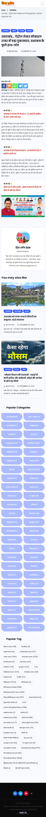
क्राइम (34, 461)
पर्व (12, 548)
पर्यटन (34, 540)
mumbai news (9, 712)
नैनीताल (34, 531)
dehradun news (30, 657)
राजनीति (34, 575)
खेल (12, 469)
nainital (24, 712)
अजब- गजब (34, 417)
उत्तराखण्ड (13, 10)
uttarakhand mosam (12, 753)
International (35, 697)
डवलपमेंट (34, 513)
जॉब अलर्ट (12, 505)
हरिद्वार (34, 619)
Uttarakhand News (12, 758)
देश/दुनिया (12, 522)
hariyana (7, 677)
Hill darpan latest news (13, 692)
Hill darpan (26, 682)
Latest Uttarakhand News (15, 707)
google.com (24, 667)
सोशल (12, 610)
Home (3, 10)
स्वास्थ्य (11, 619)
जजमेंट (11, 496)
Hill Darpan (26, 803)
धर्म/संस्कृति (12, 531)
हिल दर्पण (34, 627)
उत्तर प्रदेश (12, 417)
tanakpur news (9, 733)
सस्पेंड (12, 601)
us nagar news (28, 743)
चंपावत (34, 478)
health (21, 677)
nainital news (10, 717)
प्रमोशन (12, 557)
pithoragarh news (30, 722)
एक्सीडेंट (12, 452)
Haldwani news (11, 672)
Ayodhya (25, 646)
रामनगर (11, 584)
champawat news (28, 651)
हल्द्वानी (12, 627)
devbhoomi (8, 662)
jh (24, 702)
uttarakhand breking (30, 748)
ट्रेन (12, 513)
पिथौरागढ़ (34, 548)
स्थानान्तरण (34, 610)
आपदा (12, 434)
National (27, 717)
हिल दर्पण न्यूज (22, 768)
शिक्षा (34, 592)
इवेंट (34, 434)
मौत (34, 566)
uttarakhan (9, 748)
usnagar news (10, 743)
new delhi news (10, 722)
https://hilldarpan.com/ (13, 697)
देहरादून (34, 522)
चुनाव (34, 487)
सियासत (6, 768)
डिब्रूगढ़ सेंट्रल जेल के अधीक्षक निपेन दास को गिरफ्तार (20, 763)
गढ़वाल (12, 478)
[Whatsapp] (14, 85)
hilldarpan (9, 682)
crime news (10, 657)
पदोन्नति (12, 540)
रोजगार (12, 592)
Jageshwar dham (10, 702)
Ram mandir (8, 727)
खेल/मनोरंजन (34, 469)
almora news (9, 646)
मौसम (12, 575)
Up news (28, 738)
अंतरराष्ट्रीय (12, 425)
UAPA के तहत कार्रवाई (11, 738)
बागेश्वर (12, 566)
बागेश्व (34, 557)
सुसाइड (34, 601)
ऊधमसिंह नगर (34, 443)
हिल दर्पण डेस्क (10, 325)
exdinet (8, 667)
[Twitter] (25, 85)
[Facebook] (4, 85)
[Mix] (9, 85)
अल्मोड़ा (34, 425)
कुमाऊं (12, 461)
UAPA (24, 733)
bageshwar (8, 651)
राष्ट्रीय (34, 584)
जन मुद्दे (34, 496)
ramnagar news (26, 727)
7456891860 (32, 809)
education (25, 662)
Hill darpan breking (12, 687)
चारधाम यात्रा (12, 487)
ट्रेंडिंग (34, 505)
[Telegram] (20, 85)
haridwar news (31, 672)
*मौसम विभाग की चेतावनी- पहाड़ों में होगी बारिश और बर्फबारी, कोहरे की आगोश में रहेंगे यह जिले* (23, 378)
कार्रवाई (34, 452)
